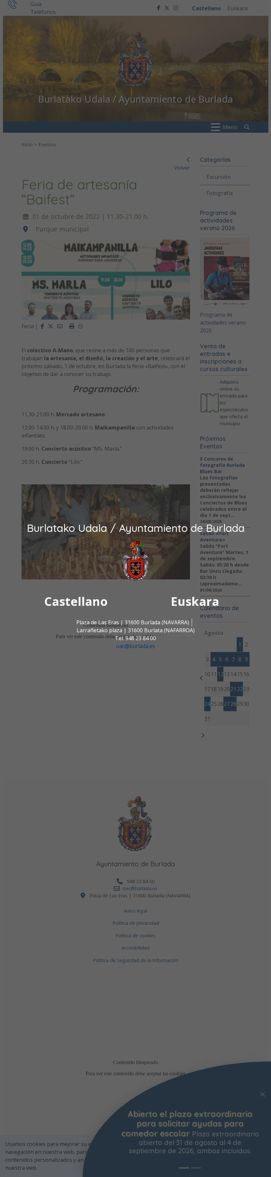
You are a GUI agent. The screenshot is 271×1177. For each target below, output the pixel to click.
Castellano (76, 601)
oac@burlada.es (135, 646)
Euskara (195, 601)
